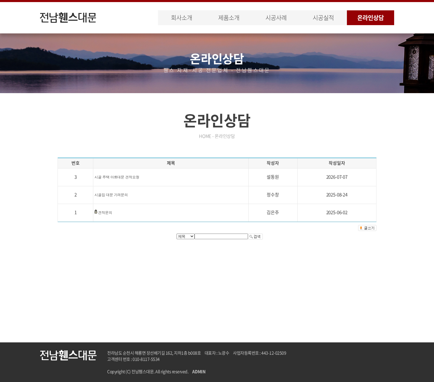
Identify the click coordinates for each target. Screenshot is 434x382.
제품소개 (228, 17)
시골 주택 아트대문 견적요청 (116, 177)
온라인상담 (370, 17)
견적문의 (105, 213)
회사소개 (181, 17)
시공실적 (323, 17)
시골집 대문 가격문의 (111, 195)
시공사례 (275, 17)
